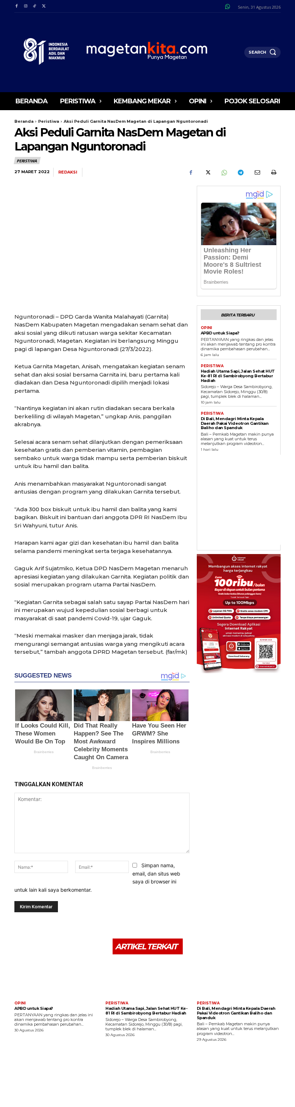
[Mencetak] (273, 172)
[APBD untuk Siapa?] (56, 979)
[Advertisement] (248, 500)
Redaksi (67, 172)
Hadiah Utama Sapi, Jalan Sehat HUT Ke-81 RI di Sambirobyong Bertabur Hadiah (238, 376)
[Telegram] (240, 172)
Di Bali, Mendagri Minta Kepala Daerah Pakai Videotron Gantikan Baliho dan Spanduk (235, 423)
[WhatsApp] (224, 172)
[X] (43, 6)
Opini (206, 328)
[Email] (257, 172)
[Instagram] (25, 6)
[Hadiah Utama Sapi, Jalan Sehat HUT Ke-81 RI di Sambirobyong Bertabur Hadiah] (147, 979)
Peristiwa (48, 121)
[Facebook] (16, 6)
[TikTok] (34, 6)
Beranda (23, 121)
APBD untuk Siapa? (220, 333)
